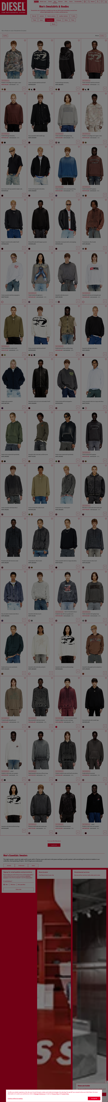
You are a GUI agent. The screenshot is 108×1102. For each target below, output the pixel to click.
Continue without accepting (15, 1098)
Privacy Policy (55, 1094)
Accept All (94, 1098)
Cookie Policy (65, 1094)
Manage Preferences (39, 1094)
